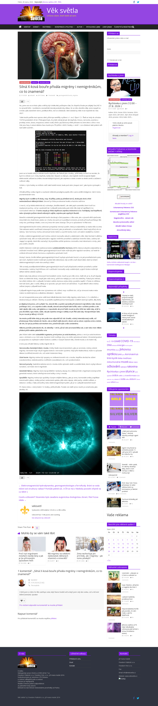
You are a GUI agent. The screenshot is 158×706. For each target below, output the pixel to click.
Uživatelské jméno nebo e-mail (117, 38)
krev (109, 358)
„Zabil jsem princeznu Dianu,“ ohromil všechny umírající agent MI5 (130, 434)
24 (109, 551)
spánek (109, 376)
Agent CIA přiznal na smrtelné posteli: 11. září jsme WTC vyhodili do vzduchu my (130, 451)
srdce (115, 375)
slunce (130, 371)
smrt (136, 372)
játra (123, 354)
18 (114, 548)
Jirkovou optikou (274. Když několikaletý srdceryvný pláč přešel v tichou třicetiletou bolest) (130, 629)
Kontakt (72, 666)
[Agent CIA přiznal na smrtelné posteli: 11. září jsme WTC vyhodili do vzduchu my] (114, 446)
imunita (111, 349)
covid (117, 341)
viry (113, 379)
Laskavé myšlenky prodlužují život (128, 598)
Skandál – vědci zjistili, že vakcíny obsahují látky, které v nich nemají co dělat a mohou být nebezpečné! (123, 469)
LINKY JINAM (107, 27)
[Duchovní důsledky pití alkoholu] (114, 498)
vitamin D (117, 379)
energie (121, 345)
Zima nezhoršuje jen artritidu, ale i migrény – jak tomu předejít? (90, 555)
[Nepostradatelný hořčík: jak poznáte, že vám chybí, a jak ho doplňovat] (114, 608)
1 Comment (122, 477)
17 (109, 548)
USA (138, 376)
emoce (114, 345)
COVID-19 (127, 341)
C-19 (111, 341)
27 (123, 551)
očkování (113, 366)
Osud (71, 662)
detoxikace (136, 341)
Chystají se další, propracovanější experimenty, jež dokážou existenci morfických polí (128, 299)
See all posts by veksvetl (41, 518)
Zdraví (35, 27)
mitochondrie (113, 362)
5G (108, 341)
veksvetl (32, 95)
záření (113, 382)
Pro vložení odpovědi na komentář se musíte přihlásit (40, 605)
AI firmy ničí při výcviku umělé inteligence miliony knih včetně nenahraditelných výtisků (130, 317)
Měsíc (131, 362)
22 (132, 548)
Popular (113, 427)
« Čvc (109, 560)
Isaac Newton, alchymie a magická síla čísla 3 (130, 586)
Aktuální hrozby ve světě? (123, 204)
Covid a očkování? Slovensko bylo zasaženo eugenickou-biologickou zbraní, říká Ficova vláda (58, 498)
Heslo (109, 49)
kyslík (114, 358)
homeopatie (128, 345)
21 (128, 548)
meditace (127, 358)
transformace (130, 375)
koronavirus (131, 354)
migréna (75, 95)
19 (118, 548)
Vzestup (27, 27)
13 (123, 544)
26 (118, 551)
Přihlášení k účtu (75, 659)
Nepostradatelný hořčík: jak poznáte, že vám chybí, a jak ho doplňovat (130, 612)
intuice (117, 350)
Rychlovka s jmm (93, 27)
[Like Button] (22, 101)
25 (114, 551)
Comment (135, 427)
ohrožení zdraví (44, 82)
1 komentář (51, 95)
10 (109, 544)
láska (120, 358)
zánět (108, 382)
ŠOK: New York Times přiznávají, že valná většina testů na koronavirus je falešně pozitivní (129, 487)
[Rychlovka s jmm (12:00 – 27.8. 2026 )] (123, 80)
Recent (124, 427)
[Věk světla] (20, 26)
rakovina (132, 366)
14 (128, 544)
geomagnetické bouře (65, 95)
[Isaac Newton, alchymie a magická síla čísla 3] (114, 584)
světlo (120, 376)
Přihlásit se (112, 64)
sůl (124, 375)
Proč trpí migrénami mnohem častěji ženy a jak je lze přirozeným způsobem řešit (31, 557)
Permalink (35, 585)
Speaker (34, 580)
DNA (109, 345)
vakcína (109, 379)
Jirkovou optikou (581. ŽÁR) (51, 2)
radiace (123, 367)
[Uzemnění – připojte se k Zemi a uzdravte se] (114, 572)
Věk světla (62, 10)
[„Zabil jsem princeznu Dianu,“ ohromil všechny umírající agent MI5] (114, 430)
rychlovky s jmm (126, 100)
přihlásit (53, 618)
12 (118, 544)
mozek (124, 362)
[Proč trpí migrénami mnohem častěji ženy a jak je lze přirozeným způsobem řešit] (32, 538)
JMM (120, 354)
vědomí (132, 379)
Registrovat (116, 128)
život (117, 382)
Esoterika (47, 27)
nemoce (34, 82)
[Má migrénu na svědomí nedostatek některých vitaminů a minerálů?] (61, 538)
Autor (79, 27)
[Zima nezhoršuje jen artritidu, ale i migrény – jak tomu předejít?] (90, 538)
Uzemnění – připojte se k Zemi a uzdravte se (130, 574)
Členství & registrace (123, 27)
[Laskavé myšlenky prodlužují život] (114, 596)
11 (114, 544)
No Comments (122, 493)
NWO (136, 362)
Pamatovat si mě (115, 60)
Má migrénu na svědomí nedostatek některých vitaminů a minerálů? (59, 555)
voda (122, 378)
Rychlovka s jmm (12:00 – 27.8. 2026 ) (123, 105)
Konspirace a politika (64, 27)
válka (127, 379)
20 (123, 548)
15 (132, 544)
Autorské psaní (25, 82)
